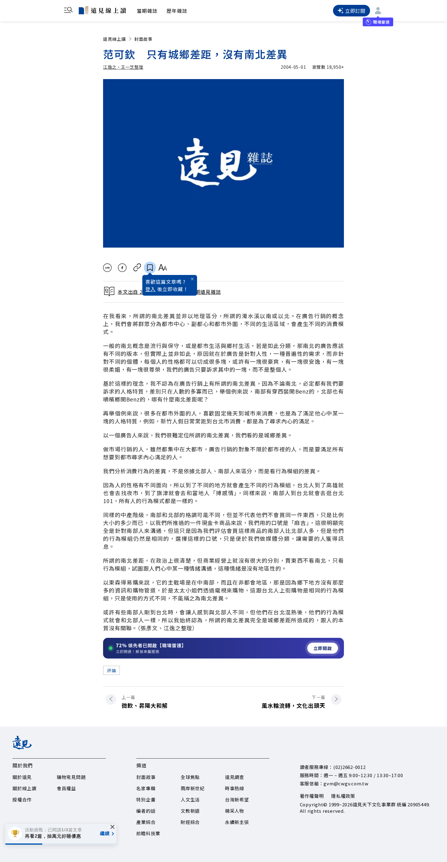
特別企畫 (145, 799)
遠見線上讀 (114, 39)
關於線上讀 (24, 788)
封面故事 (143, 39)
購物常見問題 (71, 777)
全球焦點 (190, 777)
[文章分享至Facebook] (122, 267)
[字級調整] (162, 267)
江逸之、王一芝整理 (123, 67)
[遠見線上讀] (102, 10)
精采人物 (234, 811)
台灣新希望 (237, 799)
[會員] (378, 11)
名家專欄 (145, 788)
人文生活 (190, 799)
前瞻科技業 (148, 833)
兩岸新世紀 (193, 788)
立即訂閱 (355, 10)
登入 (150, 289)
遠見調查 (234, 777)
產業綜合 (145, 822)
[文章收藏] (150, 267)
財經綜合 (190, 822)
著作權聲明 (312, 796)
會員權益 (66, 788)
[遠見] (22, 747)
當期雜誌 (147, 10)
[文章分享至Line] (107, 267)
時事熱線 (234, 788)
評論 (111, 670)
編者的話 (145, 811)
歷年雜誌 (177, 10)
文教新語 (190, 811)
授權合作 (22, 799)
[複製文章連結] (137, 267)
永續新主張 (237, 822)
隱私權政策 (343, 796)
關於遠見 (22, 777)
